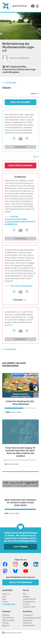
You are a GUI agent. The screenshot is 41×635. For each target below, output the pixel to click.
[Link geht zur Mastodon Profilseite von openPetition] (5, 571)
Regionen (6, 625)
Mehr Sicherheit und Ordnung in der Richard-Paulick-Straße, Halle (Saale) (20, 502)
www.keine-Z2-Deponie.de (21, 286)
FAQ (24, 594)
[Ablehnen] (27, 138)
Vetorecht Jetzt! (29, 607)
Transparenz (28, 615)
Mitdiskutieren (20, 147)
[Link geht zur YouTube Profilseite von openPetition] (25, 571)
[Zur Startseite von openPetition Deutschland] (15, 6)
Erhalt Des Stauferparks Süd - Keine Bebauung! (20, 402)
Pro (35, 157)
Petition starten (8, 620)
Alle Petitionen (8, 618)
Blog (4, 599)
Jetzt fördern (20, 547)
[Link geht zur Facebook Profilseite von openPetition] (5, 564)
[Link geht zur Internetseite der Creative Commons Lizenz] (3, 633)
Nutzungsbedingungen (32, 618)
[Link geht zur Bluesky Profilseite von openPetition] (15, 571)
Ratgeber (5, 615)
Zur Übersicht (10, 83)
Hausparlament (29, 602)
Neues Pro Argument (20, 102)
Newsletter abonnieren (20, 582)
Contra (34, 94)
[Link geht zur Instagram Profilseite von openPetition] (15, 564)
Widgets (26, 596)
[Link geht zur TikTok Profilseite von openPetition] (25, 564)
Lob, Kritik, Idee (8, 604)
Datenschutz (28, 620)
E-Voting (26, 604)
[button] (33, 6)
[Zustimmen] (14, 138)
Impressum (27, 623)
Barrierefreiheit (28, 625)
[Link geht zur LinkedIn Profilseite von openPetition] (36, 564)
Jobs (4, 596)
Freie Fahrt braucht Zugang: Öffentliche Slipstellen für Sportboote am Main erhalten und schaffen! (20, 451)
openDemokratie (29, 599)
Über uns (5, 594)
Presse (5, 602)
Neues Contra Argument (20, 165)
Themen (5, 623)
